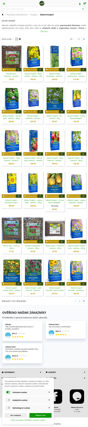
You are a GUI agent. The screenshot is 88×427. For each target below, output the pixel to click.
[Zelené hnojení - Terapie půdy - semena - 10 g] (12, 271)
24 (71, 39)
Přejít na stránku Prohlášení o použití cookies (28, 420)
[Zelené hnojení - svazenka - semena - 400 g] (33, 99)
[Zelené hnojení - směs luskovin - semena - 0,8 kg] (12, 141)
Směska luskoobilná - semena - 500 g (33, 247)
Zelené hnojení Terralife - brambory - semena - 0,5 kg (76, 290)
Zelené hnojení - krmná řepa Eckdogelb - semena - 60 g (76, 118)
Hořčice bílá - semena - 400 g (11, 247)
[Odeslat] (83, 9)
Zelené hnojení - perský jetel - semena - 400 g (12, 117)
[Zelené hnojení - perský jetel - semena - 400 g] (12, 99)
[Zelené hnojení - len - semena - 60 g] (55, 99)
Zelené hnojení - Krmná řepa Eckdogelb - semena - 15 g (55, 202)
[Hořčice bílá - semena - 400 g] (12, 228)
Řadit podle (7, 39)
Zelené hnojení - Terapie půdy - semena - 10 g (12, 290)
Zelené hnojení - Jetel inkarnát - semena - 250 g (55, 160)
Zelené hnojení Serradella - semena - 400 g (55, 76)
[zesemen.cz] (42, 3)
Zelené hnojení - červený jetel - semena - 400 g (76, 76)
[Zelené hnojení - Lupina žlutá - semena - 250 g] (33, 183)
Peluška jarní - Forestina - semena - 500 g (11, 76)
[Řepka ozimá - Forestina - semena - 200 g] (55, 228)
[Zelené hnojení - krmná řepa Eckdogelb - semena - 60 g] (76, 99)
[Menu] (4, 3)
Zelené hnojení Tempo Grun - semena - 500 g (76, 247)
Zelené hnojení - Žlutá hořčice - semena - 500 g (33, 76)
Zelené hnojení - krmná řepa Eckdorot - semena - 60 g (33, 160)
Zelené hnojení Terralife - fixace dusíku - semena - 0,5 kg (55, 290)
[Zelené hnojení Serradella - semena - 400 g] (55, 56)
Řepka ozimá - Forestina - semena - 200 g (55, 247)
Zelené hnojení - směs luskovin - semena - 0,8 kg (11, 160)
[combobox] (42, 9)
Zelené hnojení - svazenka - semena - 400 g (33, 118)
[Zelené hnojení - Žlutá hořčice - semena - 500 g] (33, 56)
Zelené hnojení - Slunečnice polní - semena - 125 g (11, 202)
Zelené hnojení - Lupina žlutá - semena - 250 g (33, 201)
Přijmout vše (40, 415)
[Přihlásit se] (80, 3)
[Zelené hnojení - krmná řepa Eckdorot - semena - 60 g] (33, 141)
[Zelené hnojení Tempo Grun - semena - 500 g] (76, 228)
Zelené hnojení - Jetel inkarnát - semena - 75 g (33, 290)
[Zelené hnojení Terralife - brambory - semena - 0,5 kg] (76, 271)
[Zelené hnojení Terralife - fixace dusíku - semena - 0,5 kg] (55, 271)
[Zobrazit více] (19, 69)
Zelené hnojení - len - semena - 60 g (55, 117)
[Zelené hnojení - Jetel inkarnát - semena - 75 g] (33, 271)
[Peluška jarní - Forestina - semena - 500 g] (12, 56)
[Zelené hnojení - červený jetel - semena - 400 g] (76, 56)
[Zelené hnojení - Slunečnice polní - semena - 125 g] (12, 183)
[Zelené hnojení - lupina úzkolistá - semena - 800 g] (76, 183)
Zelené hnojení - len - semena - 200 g (76, 159)
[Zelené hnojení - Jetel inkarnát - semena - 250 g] (55, 141)
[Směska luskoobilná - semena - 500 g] (33, 228)
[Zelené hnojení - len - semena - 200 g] (76, 141)
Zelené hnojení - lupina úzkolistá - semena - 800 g (76, 202)
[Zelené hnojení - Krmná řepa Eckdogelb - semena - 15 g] (55, 183)
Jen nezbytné (15, 415)
